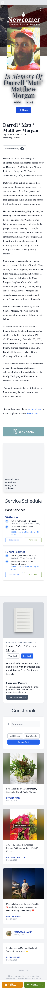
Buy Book (27, 656)
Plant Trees (33, 540)
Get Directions (14, 540)
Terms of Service (31, 978)
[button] (23, 768)
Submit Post (23, 742)
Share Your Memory (17, 697)
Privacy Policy (16, 978)
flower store (32, 413)
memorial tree (34, 409)
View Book (12, 656)
